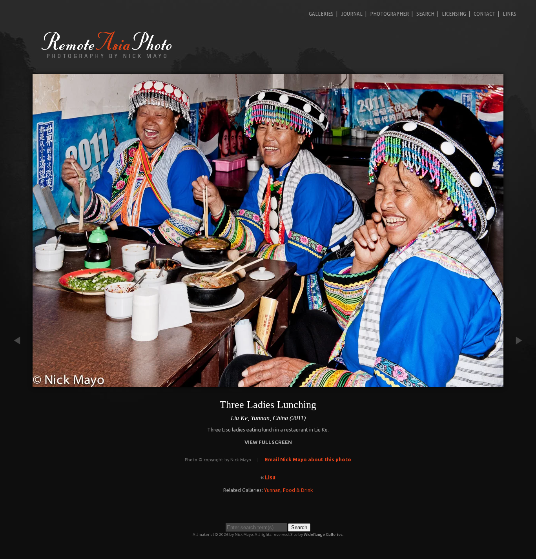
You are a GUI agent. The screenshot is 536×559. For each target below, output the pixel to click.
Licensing (454, 13)
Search (425, 13)
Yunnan (272, 490)
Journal (352, 13)
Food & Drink (298, 490)
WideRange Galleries (323, 534)
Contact (484, 13)
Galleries (321, 13)
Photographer (389, 13)
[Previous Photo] (21, 383)
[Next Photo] (515, 383)
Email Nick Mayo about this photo (308, 459)
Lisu (270, 477)
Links (509, 13)
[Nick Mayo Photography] (106, 57)
